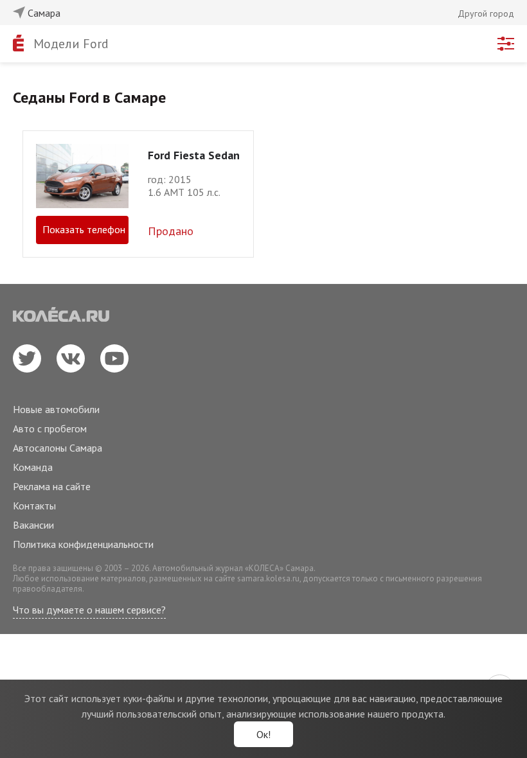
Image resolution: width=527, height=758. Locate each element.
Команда (33, 467)
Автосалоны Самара (57, 447)
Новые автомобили (56, 409)
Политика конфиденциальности (83, 544)
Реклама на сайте (52, 486)
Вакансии (33, 524)
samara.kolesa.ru (268, 578)
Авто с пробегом (50, 428)
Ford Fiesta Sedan (194, 155)
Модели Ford (71, 43)
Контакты (34, 505)
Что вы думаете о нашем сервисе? (89, 609)
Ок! (263, 734)
